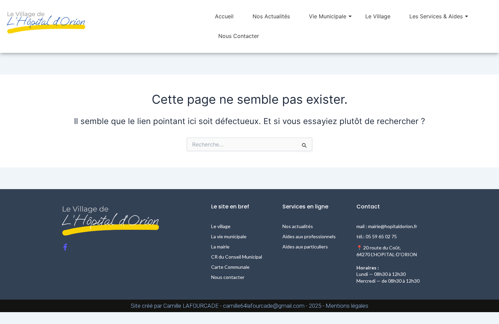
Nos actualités (297, 226)
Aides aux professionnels (309, 236)
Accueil (224, 16)
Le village (220, 226)
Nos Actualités (271, 16)
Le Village (377, 16)
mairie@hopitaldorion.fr (392, 226)
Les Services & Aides (436, 16)
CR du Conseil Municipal (236, 257)
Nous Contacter (238, 36)
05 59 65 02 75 (381, 236)
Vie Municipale (327, 16)
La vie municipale (228, 236)
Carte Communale (230, 267)
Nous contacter (227, 277)
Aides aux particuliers (305, 246)
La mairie (220, 246)
